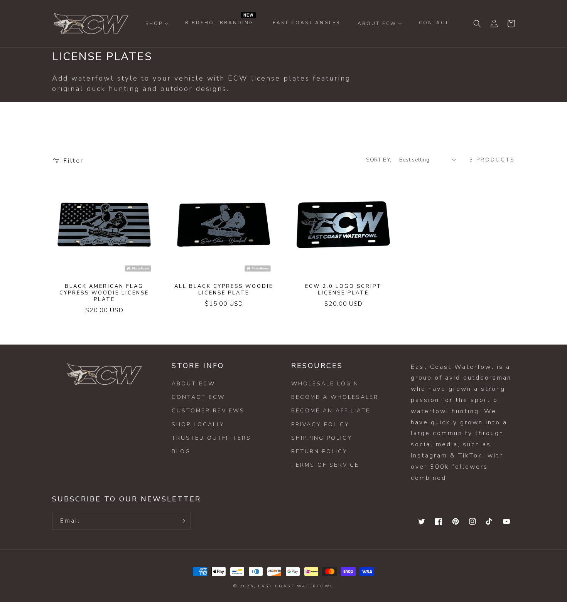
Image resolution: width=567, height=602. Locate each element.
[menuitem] (157, 23)
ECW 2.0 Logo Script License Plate (343, 289)
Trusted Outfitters (211, 438)
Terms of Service (325, 465)
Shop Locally (198, 424)
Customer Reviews (208, 410)
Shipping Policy (321, 438)
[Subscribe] (182, 521)
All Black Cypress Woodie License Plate (223, 289)
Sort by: (378, 159)
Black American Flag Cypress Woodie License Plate (104, 293)
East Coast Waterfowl (296, 586)
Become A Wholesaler (334, 397)
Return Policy (319, 451)
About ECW (193, 383)
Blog (181, 451)
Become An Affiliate (330, 410)
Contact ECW (198, 397)
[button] (477, 23)
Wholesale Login (325, 383)
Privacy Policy (320, 424)
